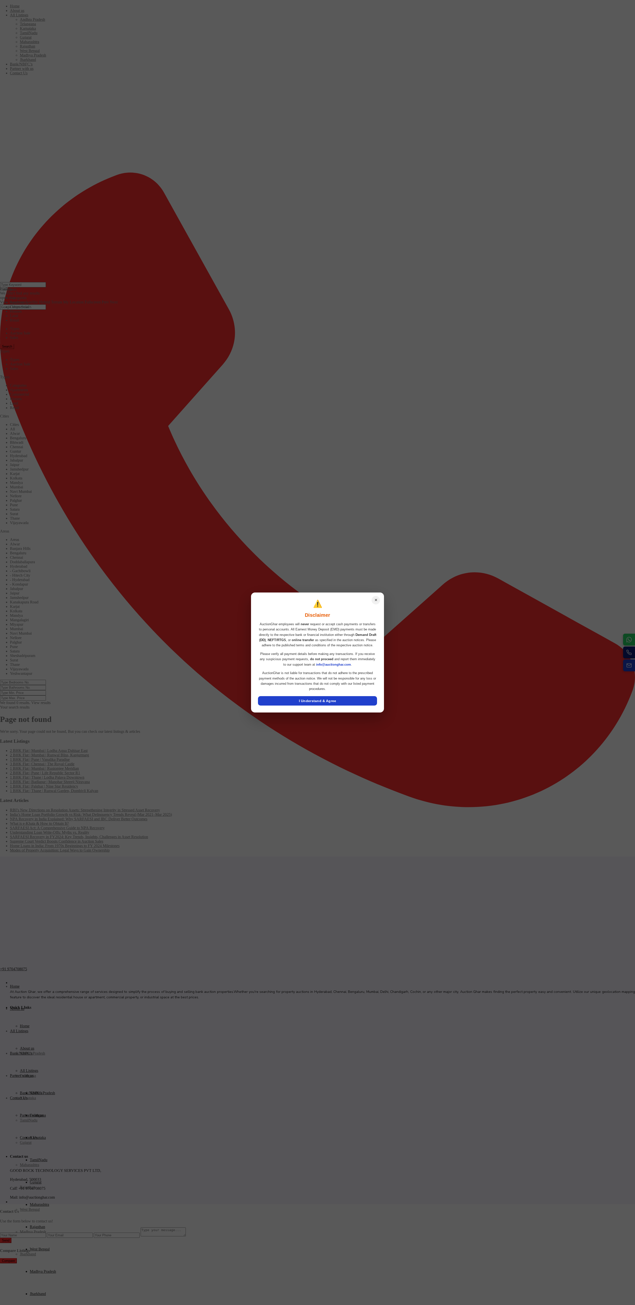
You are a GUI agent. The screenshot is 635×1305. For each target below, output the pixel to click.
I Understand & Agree (317, 701)
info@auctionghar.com (333, 664)
